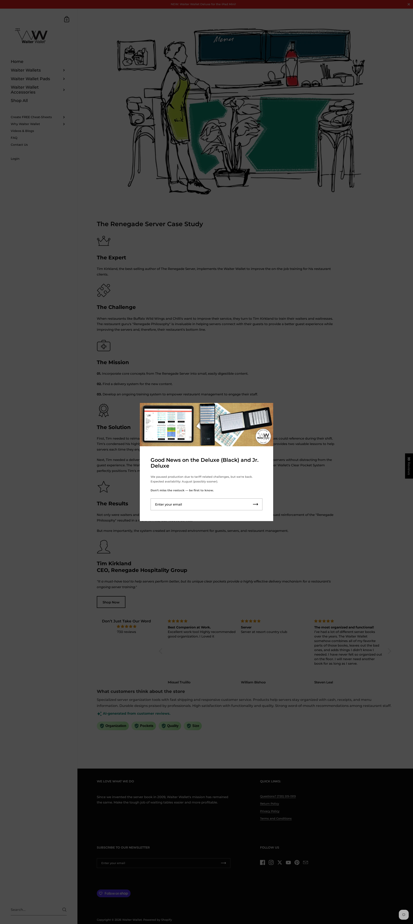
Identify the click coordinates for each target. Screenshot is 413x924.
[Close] (266, 410)
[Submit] (255, 504)
